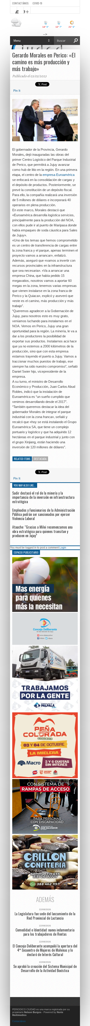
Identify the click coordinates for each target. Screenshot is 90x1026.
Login (62, 547)
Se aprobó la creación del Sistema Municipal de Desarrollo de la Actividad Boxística (45, 968)
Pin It (16, 90)
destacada (40, 459)
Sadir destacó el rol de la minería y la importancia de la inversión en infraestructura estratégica (43, 497)
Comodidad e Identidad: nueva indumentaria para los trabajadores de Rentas (45, 932)
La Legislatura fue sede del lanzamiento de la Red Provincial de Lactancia (45, 916)
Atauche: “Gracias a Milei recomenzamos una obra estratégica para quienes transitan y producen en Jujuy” (42, 531)
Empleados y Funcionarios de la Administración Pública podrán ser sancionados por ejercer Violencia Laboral (43, 514)
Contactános (19, 1021)
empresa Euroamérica (58, 175)
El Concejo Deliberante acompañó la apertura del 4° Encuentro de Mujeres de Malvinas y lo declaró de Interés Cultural (45, 950)
